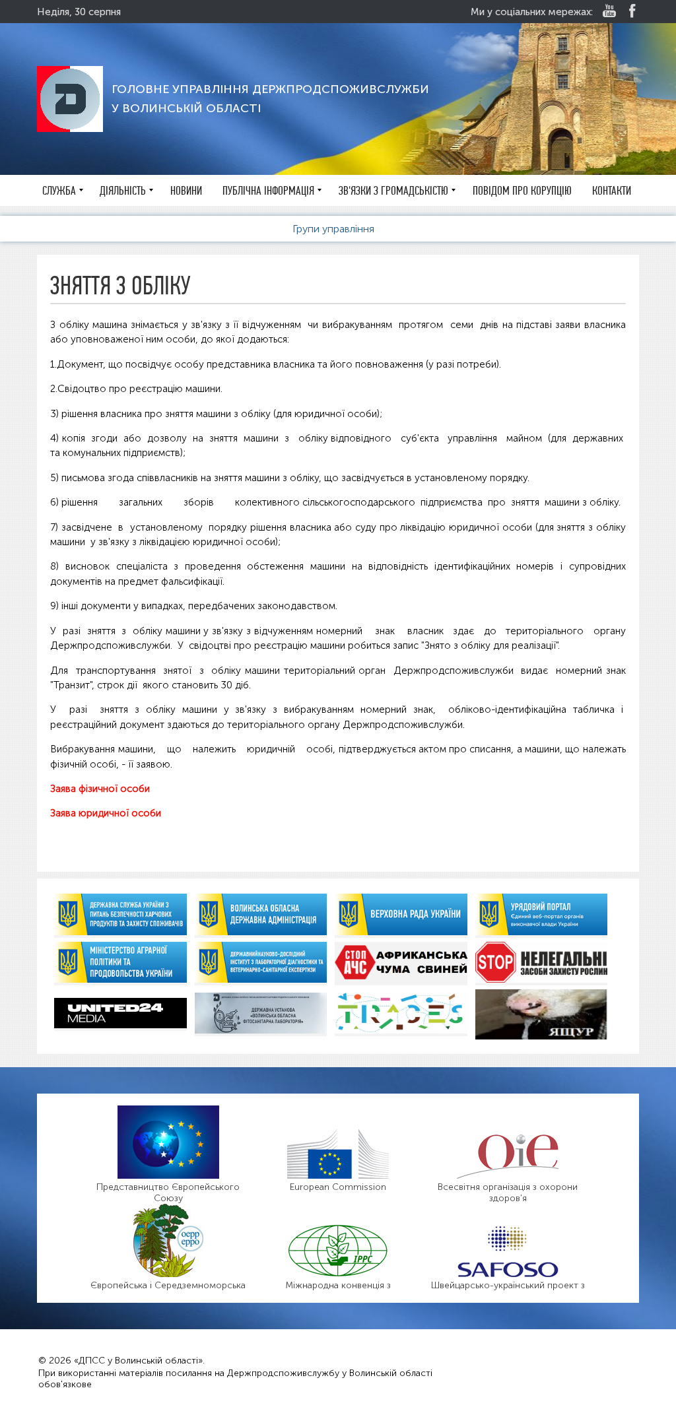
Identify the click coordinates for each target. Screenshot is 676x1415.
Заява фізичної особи (100, 789)
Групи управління (334, 228)
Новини (186, 190)
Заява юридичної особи (105, 813)
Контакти (611, 190)
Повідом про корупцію (522, 190)
